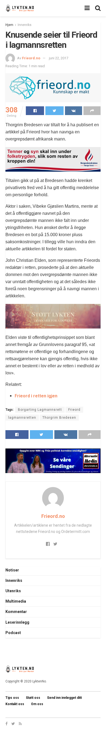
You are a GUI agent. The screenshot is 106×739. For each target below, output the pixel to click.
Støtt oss (33, 698)
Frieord (74, 410)
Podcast (13, 633)
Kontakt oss (14, 704)
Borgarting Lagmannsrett (40, 410)
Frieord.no (31, 58)
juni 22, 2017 (58, 58)
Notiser (12, 570)
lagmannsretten (22, 418)
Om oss (37, 704)
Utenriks (13, 591)
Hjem (9, 25)
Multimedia (15, 601)
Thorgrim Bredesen (59, 418)
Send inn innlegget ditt (64, 698)
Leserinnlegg (17, 622)
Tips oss (12, 698)
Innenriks (25, 25)
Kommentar (16, 611)
